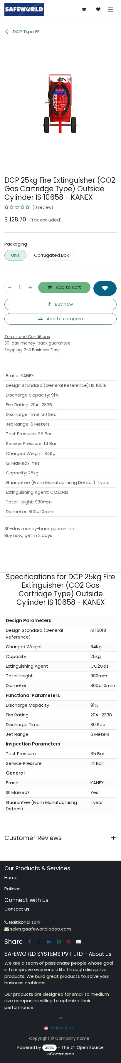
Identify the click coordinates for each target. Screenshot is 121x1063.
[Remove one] (10, 287)
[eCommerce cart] (84, 9)
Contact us (16, 909)
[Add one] (30, 287)
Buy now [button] (63, 304)
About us (100, 954)
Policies (12, 889)
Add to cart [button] (68, 287)
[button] (105, 288)
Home (11, 877)
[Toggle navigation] (110, 9)
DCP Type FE (25, 31)
